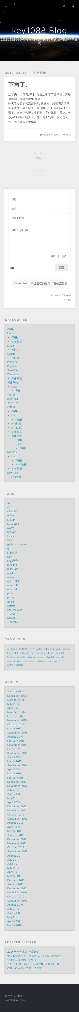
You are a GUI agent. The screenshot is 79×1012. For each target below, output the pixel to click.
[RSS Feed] (64, 5)
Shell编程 (16, 341)
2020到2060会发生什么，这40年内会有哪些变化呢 (39, 41)
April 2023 (13, 708)
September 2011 (17, 851)
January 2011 (15, 884)
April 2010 (13, 921)
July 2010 (13, 908)
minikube (12, 573)
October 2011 (15, 847)
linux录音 (12, 560)
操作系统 (16, 378)
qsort (10, 601)
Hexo (22, 999)
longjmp (12, 564)
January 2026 (15, 691)
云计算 (11, 614)
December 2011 (16, 839)
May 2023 (13, 703)
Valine (68, 295)
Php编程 (12, 366)
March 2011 (14, 876)
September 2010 (17, 900)
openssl (12, 589)
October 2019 (15, 724)
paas (10, 593)
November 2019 (17, 720)
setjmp (11, 605)
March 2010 (14, 925)
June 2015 (13, 757)
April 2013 (13, 802)
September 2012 (17, 818)
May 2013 (13, 798)
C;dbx (11, 507)
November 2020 (17, 712)
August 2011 (14, 855)
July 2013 (13, 789)
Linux (10, 333)
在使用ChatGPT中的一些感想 (24, 968)
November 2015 (17, 744)
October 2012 (15, 814)
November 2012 (17, 810)
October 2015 (15, 749)
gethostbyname (16, 544)
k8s (9, 556)
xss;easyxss (14, 609)
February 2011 (15, 880)
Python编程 (18, 427)
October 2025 (16, 699)
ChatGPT (12, 511)
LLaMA (11, 519)
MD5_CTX (13, 523)
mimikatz (12, 568)
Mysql (11, 345)
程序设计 (12, 407)
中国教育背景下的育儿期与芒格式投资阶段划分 (35, 955)
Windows (12, 374)
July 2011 (13, 859)
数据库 (15, 349)
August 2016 (15, 736)
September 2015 (17, 753)
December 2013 (17, 781)
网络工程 (12, 472)
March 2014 (14, 773)
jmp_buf (12, 552)
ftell (9, 540)
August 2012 (15, 822)
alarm (10, 527)
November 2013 (17, 785)
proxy (10, 597)
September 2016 (17, 732)
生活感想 (39, 72)
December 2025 (17, 695)
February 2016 (16, 740)
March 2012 (14, 831)
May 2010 (13, 917)
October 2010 (15, 896)
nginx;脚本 (13, 581)
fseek (10, 536)
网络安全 (12, 452)
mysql (11, 577)
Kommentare (50, 134)
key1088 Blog (39, 30)
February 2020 (16, 716)
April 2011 (13, 871)
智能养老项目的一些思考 (21, 960)
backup (11, 532)
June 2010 (13, 913)
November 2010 (17, 892)
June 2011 (13, 863)
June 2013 (13, 794)
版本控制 (12, 399)
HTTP (10, 515)
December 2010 (17, 888)
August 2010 (15, 904)
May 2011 (13, 867)
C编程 (10, 329)
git (9, 548)
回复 (62, 267)
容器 (18, 390)
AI (8, 503)
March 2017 (14, 728)
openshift (13, 585)
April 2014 (13, 769)
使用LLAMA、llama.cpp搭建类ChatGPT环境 (33, 964)
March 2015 (14, 761)
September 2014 (17, 765)
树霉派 (11, 618)
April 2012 (13, 827)
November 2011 (16, 843)
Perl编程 (12, 362)
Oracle (11, 353)
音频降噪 (12, 622)
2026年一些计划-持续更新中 (24, 951)
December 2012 (17, 806)
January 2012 (15, 835)
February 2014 (16, 777)
